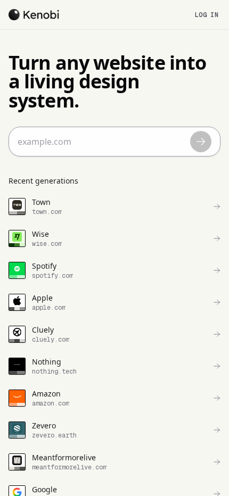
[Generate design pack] (200, 141)
